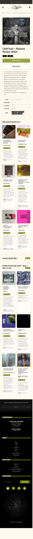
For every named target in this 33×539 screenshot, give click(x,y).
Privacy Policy (16, 471)
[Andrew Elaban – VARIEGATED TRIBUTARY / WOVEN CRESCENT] (23, 171)
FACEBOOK (15, 111)
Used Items (11, 372)
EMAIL (20, 113)
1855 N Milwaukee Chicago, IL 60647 (16, 423)
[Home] (16, 7)
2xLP (7, 145)
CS (6, 291)
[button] (4, 19)
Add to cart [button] (7, 148)
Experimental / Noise (9, 390)
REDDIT (15, 113)
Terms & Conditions (16, 469)
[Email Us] (8, 488)
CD (6, 372)
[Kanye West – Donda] (23, 321)
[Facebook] (13, 488)
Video (16, 449)
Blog (16, 466)
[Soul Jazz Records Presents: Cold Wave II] (23, 216)
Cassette (8, 333)
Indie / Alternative (24, 161)
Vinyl (8, 13)
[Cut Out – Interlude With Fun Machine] (8, 216)
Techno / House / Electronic (9, 311)
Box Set (22, 333)
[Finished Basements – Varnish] (8, 278)
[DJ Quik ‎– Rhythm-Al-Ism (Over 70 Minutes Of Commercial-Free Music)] (23, 360)
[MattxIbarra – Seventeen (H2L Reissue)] (8, 132)
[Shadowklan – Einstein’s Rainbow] (8, 321)
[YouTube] (24, 488)
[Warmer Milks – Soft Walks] (23, 132)
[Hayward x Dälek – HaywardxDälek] (8, 360)
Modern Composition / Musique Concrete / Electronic (23, 206)
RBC (12, 102)
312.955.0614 (16, 426)
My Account (16, 468)
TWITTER (22, 111)
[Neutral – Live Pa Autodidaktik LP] (8, 171)
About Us (16, 464)
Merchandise (16, 453)
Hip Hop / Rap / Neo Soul (17, 99)
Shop (2, 13)
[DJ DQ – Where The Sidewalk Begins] (23, 278)
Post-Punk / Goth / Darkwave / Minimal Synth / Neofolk (7, 200)
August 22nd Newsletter (16, 2)
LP (4, 56)
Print (16, 451)
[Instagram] (19, 488)
